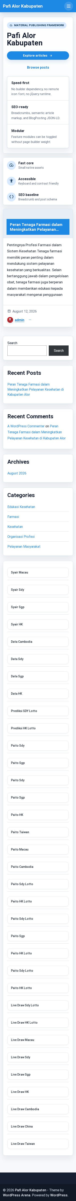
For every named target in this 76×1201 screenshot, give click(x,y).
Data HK (16, 694)
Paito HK (17, 815)
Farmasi (13, 517)
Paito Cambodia (22, 867)
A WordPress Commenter (26, 426)
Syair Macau (19, 572)
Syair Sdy (17, 590)
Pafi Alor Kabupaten (23, 6)
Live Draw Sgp (20, 1074)
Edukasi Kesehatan (21, 507)
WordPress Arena (16, 1195)
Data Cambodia (21, 642)
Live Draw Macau (22, 1040)
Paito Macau (19, 849)
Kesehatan (15, 526)
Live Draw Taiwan (23, 1144)
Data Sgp (17, 676)
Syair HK (17, 624)
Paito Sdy (17, 745)
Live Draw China (22, 1126)
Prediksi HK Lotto (23, 728)
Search (12, 343)
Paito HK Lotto (21, 901)
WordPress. (59, 1195)
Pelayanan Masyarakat (24, 546)
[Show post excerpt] (30, 319)
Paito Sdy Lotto (22, 884)
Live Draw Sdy (20, 1057)
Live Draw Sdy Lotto (25, 1005)
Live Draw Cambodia (25, 1109)
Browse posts (38, 67)
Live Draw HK (20, 1092)
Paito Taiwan (20, 832)
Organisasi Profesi (21, 536)
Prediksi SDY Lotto (24, 711)
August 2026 (16, 473)
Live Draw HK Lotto (24, 1022)
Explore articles (35, 55)
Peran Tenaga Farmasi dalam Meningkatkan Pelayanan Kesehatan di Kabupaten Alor (35, 389)
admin (19, 320)
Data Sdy (17, 659)
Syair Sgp (17, 607)
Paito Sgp (18, 763)
